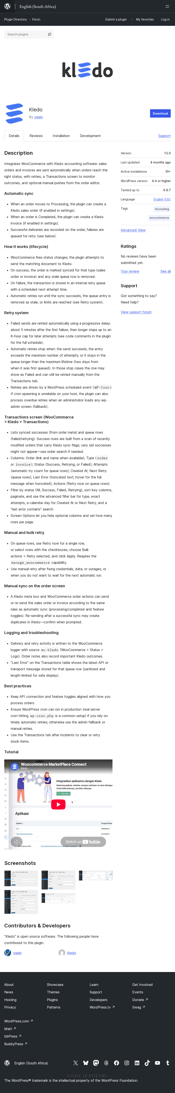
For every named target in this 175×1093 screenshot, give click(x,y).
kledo (71, 953)
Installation (61, 136)
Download (160, 113)
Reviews (36, 136)
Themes (53, 992)
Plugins (52, 1000)
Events (137, 992)
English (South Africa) (31, 1063)
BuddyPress (16, 1044)
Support (164, 136)
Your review (130, 271)
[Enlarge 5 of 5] (107, 876)
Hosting (10, 1000)
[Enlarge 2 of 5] (32, 895)
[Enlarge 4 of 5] (69, 899)
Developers (98, 1000)
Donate (140, 1000)
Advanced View (133, 230)
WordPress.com (18, 1021)
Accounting (162, 209)
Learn (94, 984)
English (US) (162, 199)
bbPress (13, 1036)
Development (90, 136)
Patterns (53, 1007)
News (8, 992)
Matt (10, 1029)
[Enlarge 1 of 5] (32, 876)
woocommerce (159, 217)
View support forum (136, 312)
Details (14, 136)
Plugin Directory (15, 19)
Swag (138, 1007)
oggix (38, 117)
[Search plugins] (49, 34)
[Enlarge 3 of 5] (69, 876)
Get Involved (142, 984)
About (9, 984)
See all (165, 271)
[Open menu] (168, 6)
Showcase (55, 984)
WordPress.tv (102, 1007)
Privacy (10, 1007)
